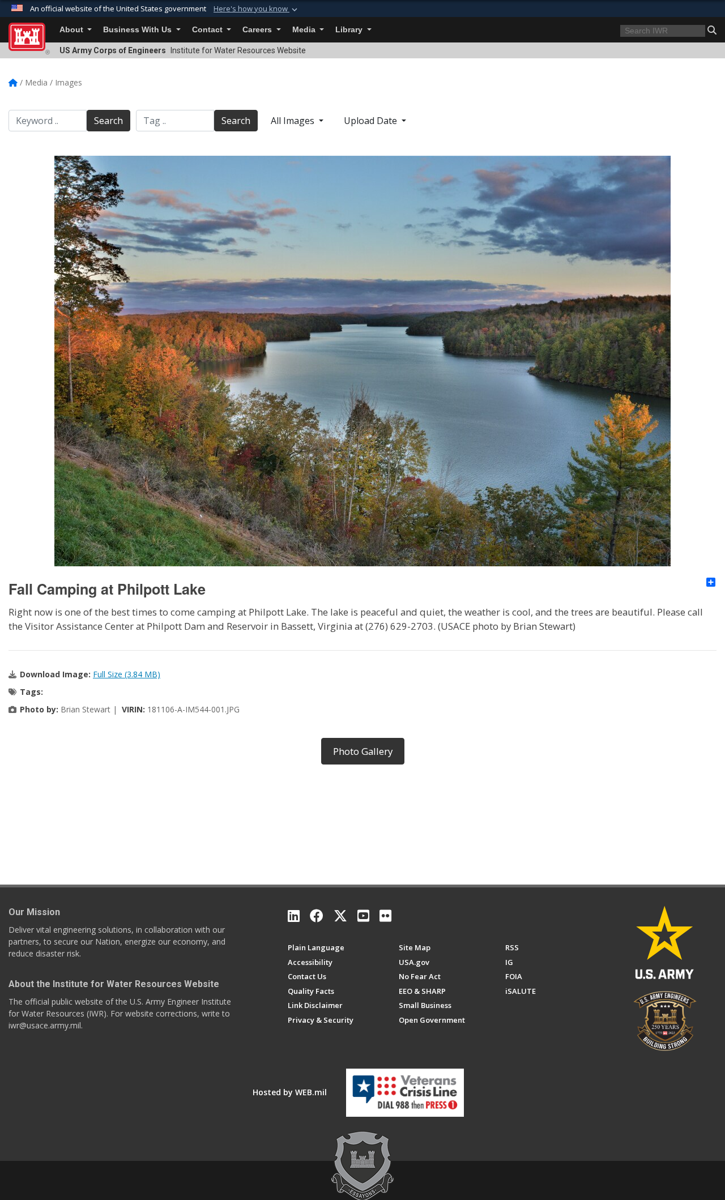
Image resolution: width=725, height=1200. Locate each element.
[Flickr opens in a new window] (385, 916)
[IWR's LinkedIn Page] (294, 916)
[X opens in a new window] (340, 916)
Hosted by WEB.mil (290, 1092)
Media (305, 29)
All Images (294, 120)
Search (108, 120)
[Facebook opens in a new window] (316, 916)
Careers (258, 29)
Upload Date (371, 120)
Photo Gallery (363, 751)
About (72, 29)
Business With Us (138, 29)
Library (350, 29)
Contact (208, 29)
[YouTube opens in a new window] (363, 916)
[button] (257, 9)
